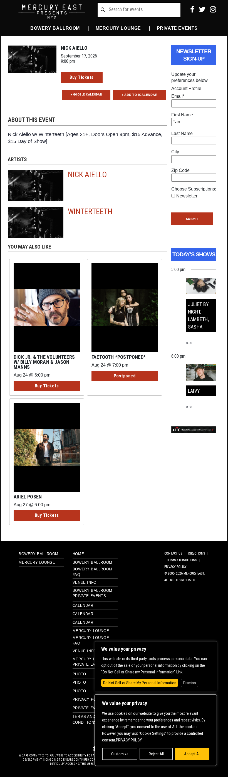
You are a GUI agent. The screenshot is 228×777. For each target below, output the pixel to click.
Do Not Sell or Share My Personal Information (139, 683)
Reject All (156, 754)
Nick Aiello (87, 174)
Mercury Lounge (118, 28)
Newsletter (186, 196)
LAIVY (194, 391)
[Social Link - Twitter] (202, 9)
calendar (83, 622)
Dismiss (189, 683)
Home (78, 554)
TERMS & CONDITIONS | (184, 560)
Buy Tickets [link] (82, 77)
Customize (119, 754)
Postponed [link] (125, 376)
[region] (156, 730)
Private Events (177, 28)
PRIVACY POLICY (175, 567)
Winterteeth (90, 211)
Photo (79, 674)
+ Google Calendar (86, 94)
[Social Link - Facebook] (192, 9)
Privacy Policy (89, 699)
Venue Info (84, 582)
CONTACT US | (175, 553)
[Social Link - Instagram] (213, 9)
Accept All (192, 754)
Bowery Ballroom (55, 28)
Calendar (83, 605)
